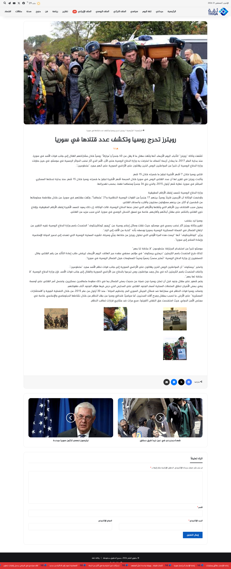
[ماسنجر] (174, 382)
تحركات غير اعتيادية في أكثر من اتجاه (104, 565)
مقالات (18, 11)
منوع (38, 11)
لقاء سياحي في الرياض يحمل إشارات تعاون (20, 565)
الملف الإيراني (82, 11)
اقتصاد (8, 11)
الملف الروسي (102, 11)
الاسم (200, 507)
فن (46, 11)
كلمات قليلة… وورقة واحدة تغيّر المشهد (147, 565)
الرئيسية (172, 11)
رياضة (55, 11)
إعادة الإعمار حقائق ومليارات (217, 565)
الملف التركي (119, 11)
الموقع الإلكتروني (105, 521)
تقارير (65, 11)
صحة (28, 11)
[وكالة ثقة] (218, 12)
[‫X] (181, 382)
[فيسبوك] (189, 382)
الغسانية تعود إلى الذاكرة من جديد (63, 565)
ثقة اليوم (146, 11)
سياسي (134, 11)
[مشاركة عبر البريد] (166, 382)
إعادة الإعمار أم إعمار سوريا (184, 565)
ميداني (159, 11)
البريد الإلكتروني (196, 521)
